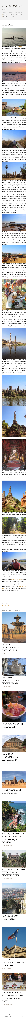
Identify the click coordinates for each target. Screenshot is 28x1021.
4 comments (8, 653)
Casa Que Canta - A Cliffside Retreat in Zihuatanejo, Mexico (14, 838)
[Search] (25, 2)
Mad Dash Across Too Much (17, 598)
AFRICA (5, 14)
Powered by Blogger (15, 1013)
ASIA (17, 14)
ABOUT (4, 13)
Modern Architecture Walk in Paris (10, 680)
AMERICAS (12, 14)
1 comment (8, 686)
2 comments (8, 730)
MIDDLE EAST (18, 13)
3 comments (8, 968)
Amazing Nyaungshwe (16, 579)
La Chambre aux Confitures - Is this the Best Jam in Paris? (13, 997)
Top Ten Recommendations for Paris (13, 962)
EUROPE (10, 13)
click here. (19, 46)
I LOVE (5, 16)
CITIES (22, 14)
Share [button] (3, 595)
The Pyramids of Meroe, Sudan (11, 791)
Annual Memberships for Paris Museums (12, 647)
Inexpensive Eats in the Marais (13, 725)
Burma (9, 598)
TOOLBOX (11, 16)
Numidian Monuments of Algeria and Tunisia (11, 758)
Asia (6, 598)
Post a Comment (6, 605)
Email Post (8, 595)
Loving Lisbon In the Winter (11, 917)
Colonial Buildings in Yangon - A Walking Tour (13, 872)
